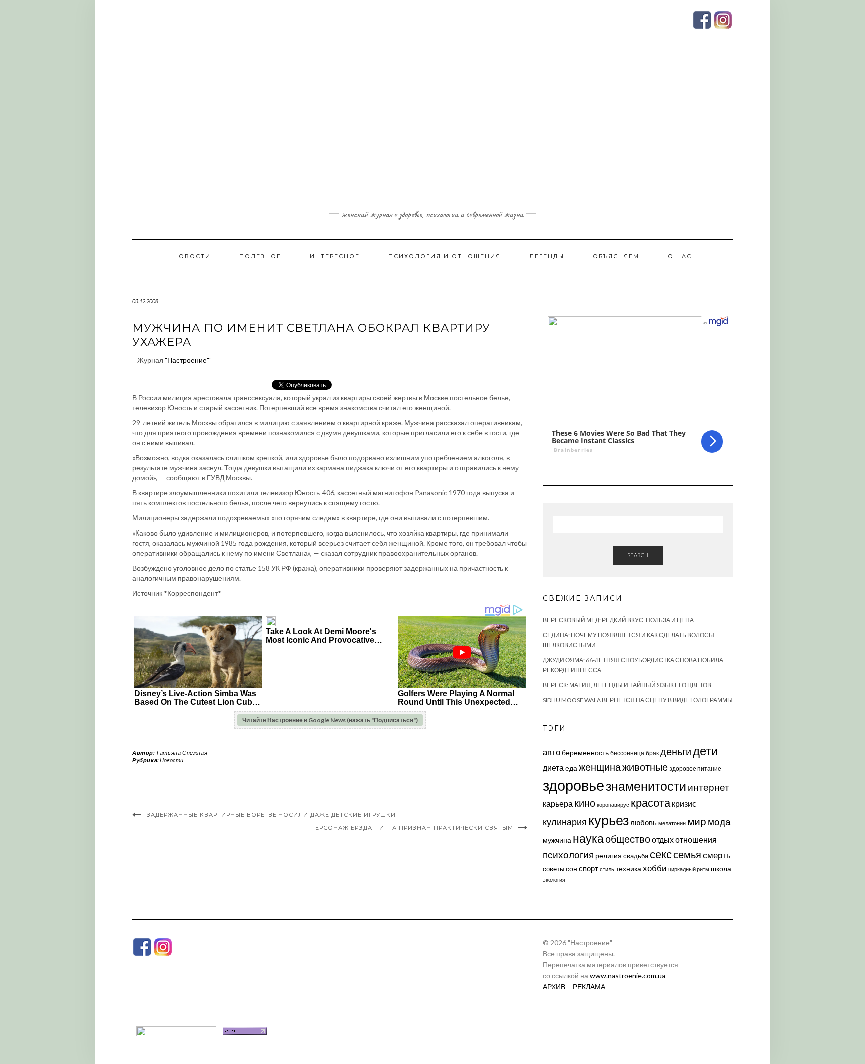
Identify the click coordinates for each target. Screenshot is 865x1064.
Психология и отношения (444, 256)
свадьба (635, 856)
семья (687, 854)
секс (661, 854)
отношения (696, 839)
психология (568, 854)
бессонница (627, 753)
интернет (708, 787)
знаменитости (646, 786)
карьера (558, 803)
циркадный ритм (688, 869)
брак (652, 753)
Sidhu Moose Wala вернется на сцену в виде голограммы (638, 700)
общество (627, 839)
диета (553, 767)
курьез (608, 820)
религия (608, 856)
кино (584, 803)
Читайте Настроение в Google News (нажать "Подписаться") (330, 720)
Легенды (546, 256)
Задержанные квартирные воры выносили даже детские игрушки (271, 814)
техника (628, 868)
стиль (607, 869)
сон (571, 868)
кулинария (565, 821)
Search (637, 555)
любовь (643, 822)
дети (705, 750)
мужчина (557, 840)
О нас (680, 256)
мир (696, 821)
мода (719, 821)
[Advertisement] (432, 132)
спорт (588, 868)
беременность (585, 752)
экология (554, 879)
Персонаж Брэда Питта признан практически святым (411, 827)
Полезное (260, 256)
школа (721, 868)
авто (551, 752)
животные (645, 767)
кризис (684, 803)
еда (571, 768)
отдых (663, 839)
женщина (600, 767)
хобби (655, 868)
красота (650, 802)
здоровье (573, 785)
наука (588, 838)
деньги (675, 751)
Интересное (335, 256)
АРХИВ (554, 986)
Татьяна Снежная (181, 752)
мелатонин (672, 823)
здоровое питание (695, 768)
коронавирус (613, 804)
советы (553, 869)
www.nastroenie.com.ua (627, 975)
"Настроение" (187, 360)
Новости (192, 256)
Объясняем (616, 256)
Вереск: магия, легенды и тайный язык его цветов (627, 685)
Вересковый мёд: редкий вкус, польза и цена (618, 620)
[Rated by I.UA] (176, 1030)
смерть (717, 855)
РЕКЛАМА (589, 986)
